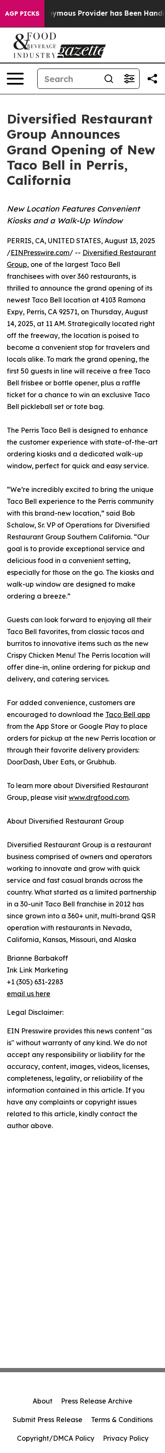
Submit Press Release (47, 1419)
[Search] (109, 78)
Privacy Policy (125, 1438)
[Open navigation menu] (15, 78)
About (42, 1401)
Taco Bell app (127, 714)
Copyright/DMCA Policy (55, 1438)
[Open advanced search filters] (129, 78)
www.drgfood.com (99, 797)
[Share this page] (152, 78)
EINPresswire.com (40, 252)
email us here (28, 993)
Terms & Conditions (122, 1419)
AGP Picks (22, 13)
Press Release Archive (96, 1401)
